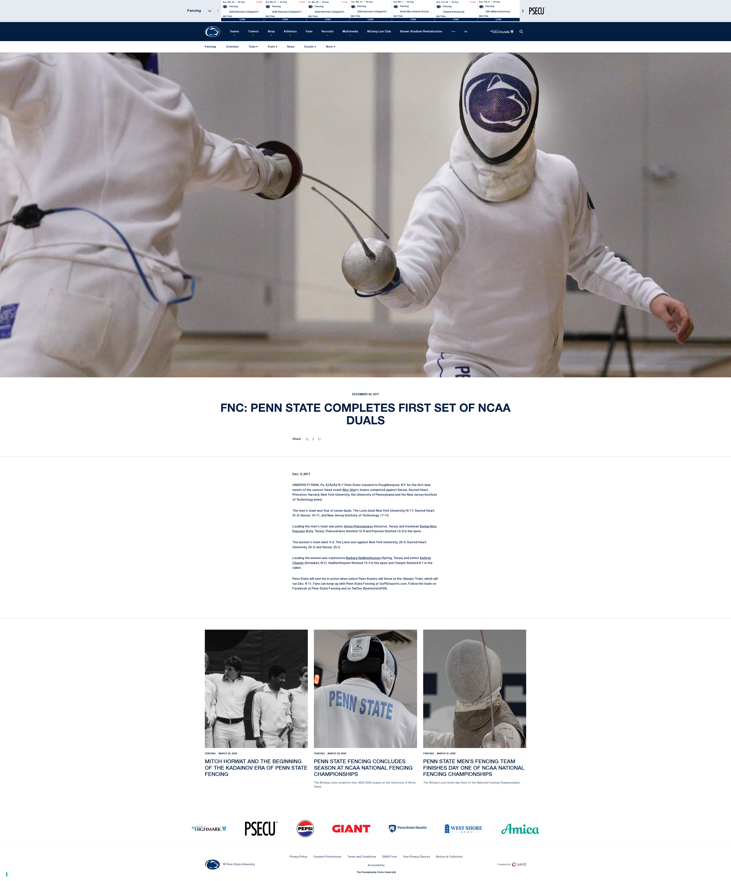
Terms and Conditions (361, 857)
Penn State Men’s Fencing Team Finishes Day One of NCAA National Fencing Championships (473, 768)
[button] (523, 11)
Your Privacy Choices (416, 857)
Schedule (232, 47)
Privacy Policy (298, 857)
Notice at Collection (449, 857)
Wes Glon (349, 490)
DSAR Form (389, 857)
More (329, 47)
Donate (309, 47)
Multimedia (350, 31)
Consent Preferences (327, 857)
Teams (234, 31)
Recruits (327, 31)
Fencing (210, 754)
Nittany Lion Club (379, 31)
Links (242, 19)
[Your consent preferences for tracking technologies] (6, 874)
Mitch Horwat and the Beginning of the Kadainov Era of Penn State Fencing (256, 768)
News (290, 47)
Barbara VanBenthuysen (363, 558)
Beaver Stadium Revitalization (421, 31)
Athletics (290, 31)
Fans (309, 31)
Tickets (253, 31)
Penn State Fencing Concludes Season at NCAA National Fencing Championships (363, 768)
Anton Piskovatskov (358, 526)
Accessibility (376, 865)
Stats (271, 47)
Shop (271, 31)
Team (251, 47)
